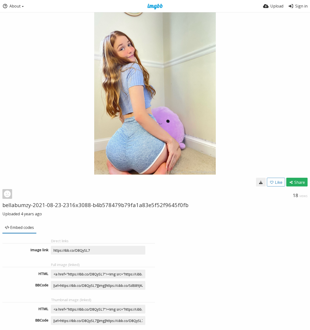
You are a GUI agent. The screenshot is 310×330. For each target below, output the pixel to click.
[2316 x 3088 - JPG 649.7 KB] (261, 182)
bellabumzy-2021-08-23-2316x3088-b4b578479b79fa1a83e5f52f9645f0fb (95, 205)
